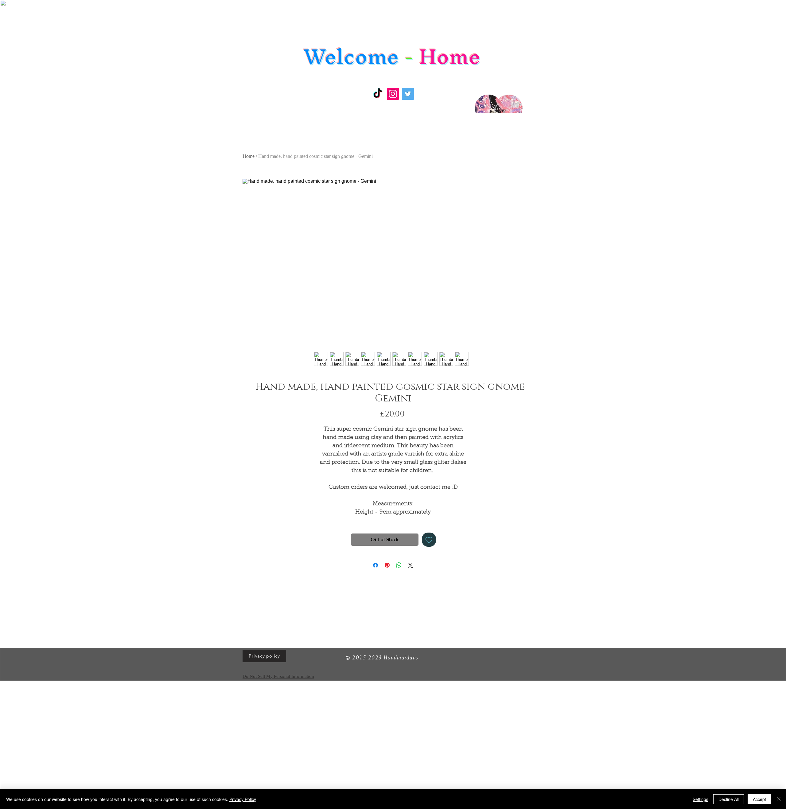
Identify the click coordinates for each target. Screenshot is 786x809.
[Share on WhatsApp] (399, 565)
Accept (759, 799)
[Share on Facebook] (375, 565)
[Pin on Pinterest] (387, 565)
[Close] (778, 799)
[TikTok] (378, 94)
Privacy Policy (242, 799)
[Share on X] (410, 565)
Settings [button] (700, 799)
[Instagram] (393, 94)
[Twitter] (408, 94)
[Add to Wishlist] (429, 540)
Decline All (728, 799)
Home (249, 156)
